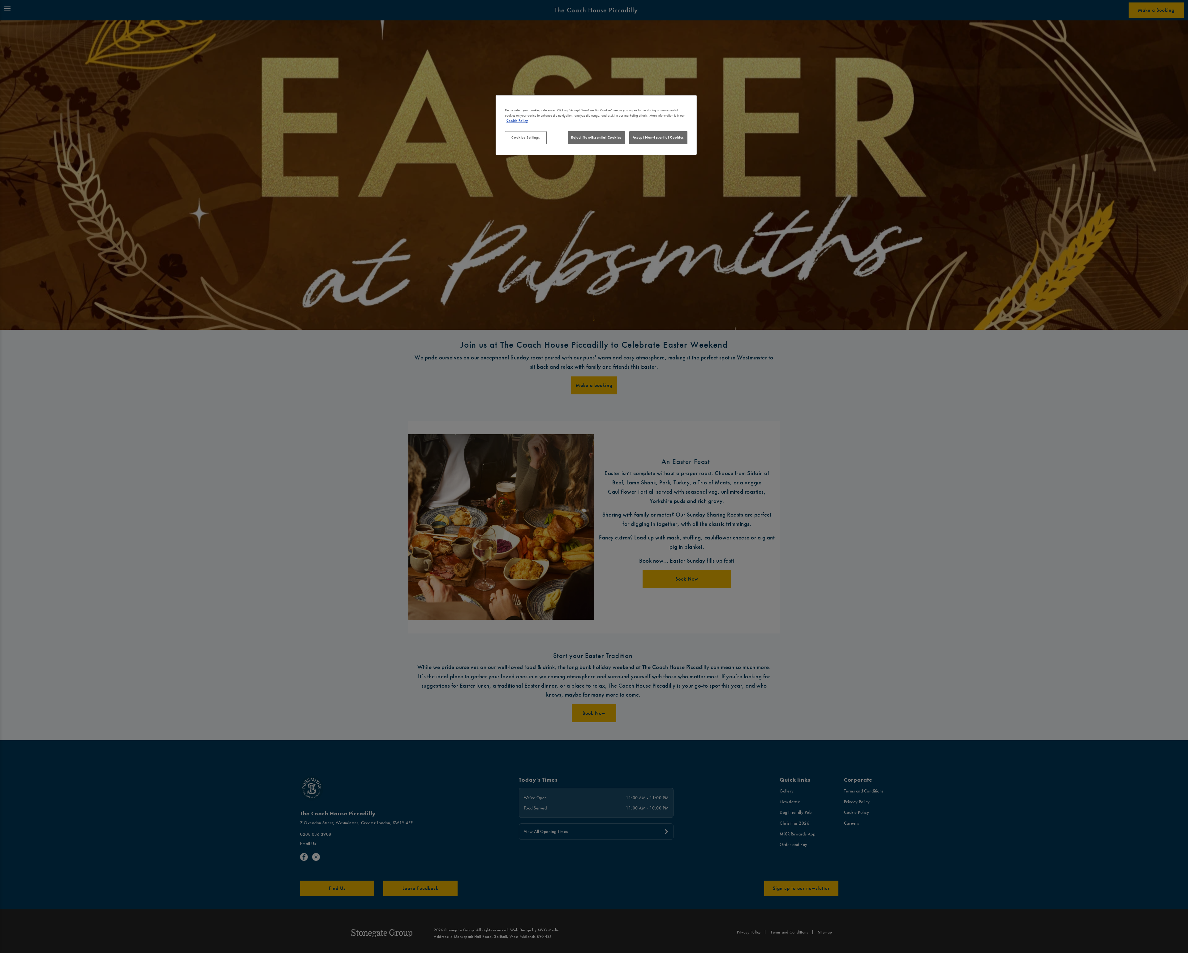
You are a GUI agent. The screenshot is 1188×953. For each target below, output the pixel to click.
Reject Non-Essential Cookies (596, 137)
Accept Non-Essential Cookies (658, 137)
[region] (596, 125)
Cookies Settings (525, 137)
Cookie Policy (517, 120)
